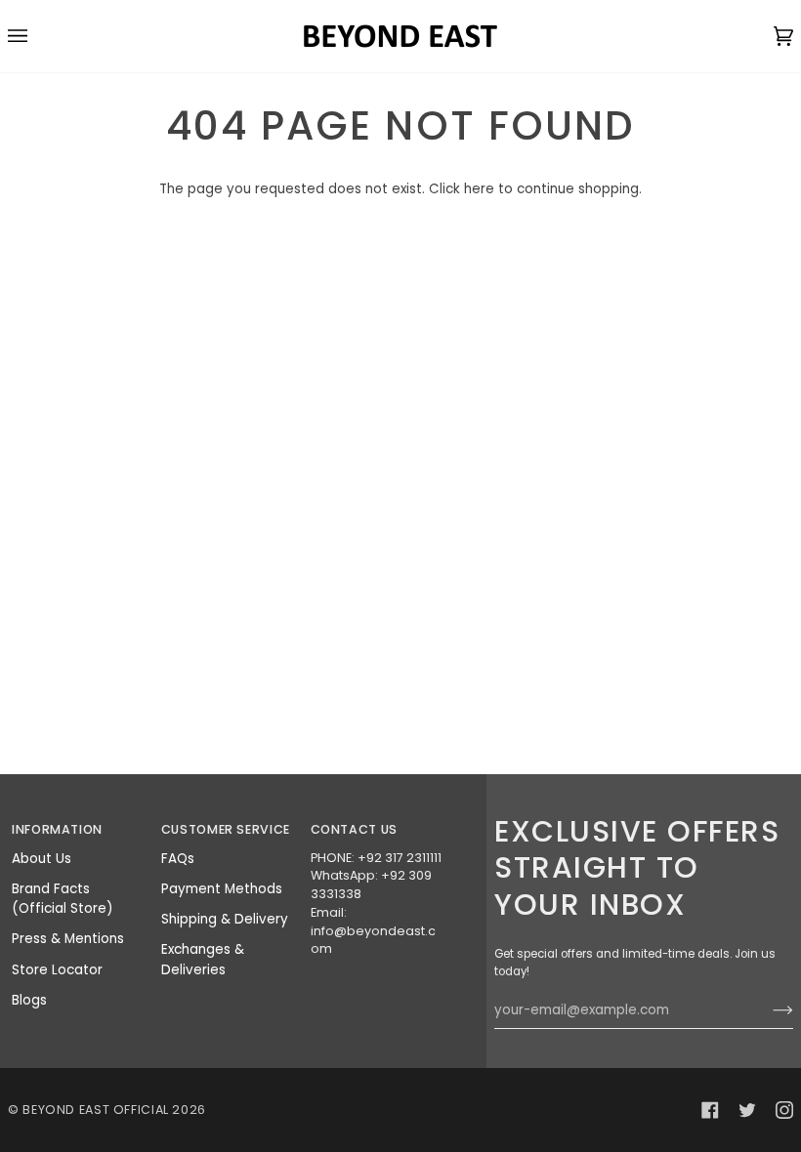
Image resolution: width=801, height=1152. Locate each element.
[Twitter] (747, 1110)
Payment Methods (221, 889)
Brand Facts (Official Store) (62, 899)
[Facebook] (710, 1110)
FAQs (177, 858)
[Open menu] (37, 36)
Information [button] (57, 829)
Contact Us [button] (354, 829)
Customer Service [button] (225, 829)
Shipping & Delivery (224, 919)
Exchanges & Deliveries (202, 959)
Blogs (29, 1000)
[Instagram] (784, 1110)
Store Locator (57, 970)
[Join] (767, 1010)
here (479, 189)
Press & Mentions (68, 938)
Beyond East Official (95, 1109)
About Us (41, 858)
